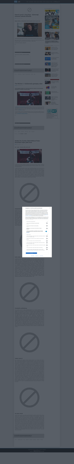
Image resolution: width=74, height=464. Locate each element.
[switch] (47, 223)
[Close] (50, 208)
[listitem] (37, 221)
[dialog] (37, 232)
